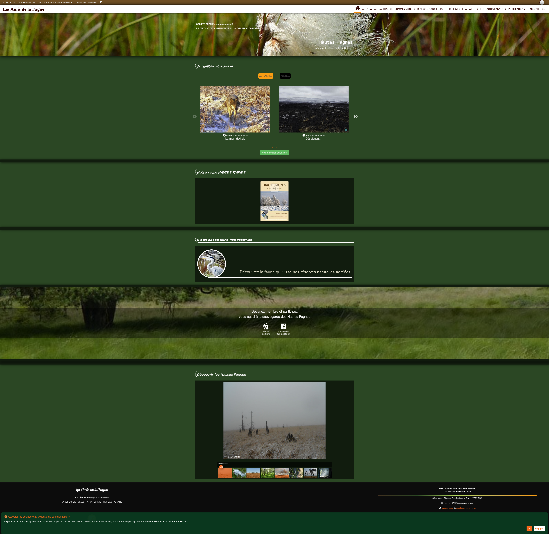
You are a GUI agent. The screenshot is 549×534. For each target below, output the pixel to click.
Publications (518, 9)
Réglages (539, 528)
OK (529, 528)
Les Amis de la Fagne (23, 9)
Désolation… (314, 138)
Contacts (9, 2)
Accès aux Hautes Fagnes (55, 2)
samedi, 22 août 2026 (237, 135)
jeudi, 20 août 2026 (315, 135)
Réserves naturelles (431, 9)
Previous (194, 116)
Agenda (367, 9)
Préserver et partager (463, 9)
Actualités (381, 9)
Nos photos (537, 9)
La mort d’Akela (235, 138)
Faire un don (27, 2)
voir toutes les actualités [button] (274, 152)
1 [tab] (272, 147)
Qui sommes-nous (402, 9)
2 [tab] (276, 147)
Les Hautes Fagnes (493, 9)
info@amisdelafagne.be (466, 508)
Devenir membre (86, 2)
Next (355, 116)
